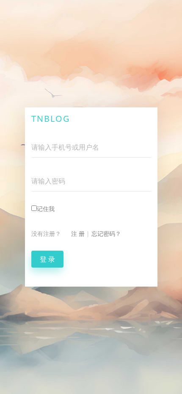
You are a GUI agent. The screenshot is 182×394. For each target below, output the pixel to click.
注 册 (78, 234)
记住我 (46, 209)
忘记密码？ (106, 234)
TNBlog (50, 118)
